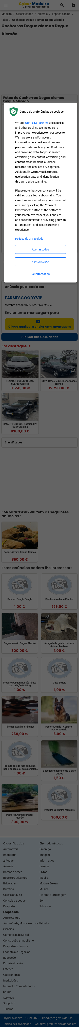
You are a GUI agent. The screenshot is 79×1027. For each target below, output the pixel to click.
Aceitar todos (40, 249)
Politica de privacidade (29, 238)
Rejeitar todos (40, 274)
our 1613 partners (36, 122)
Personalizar (40, 261)
